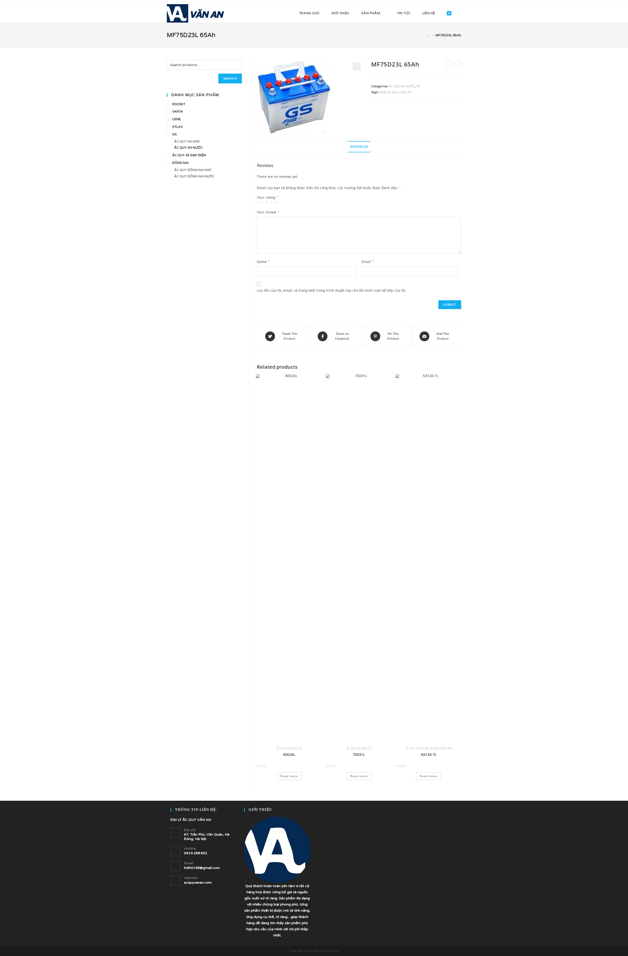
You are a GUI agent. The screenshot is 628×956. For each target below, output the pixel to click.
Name (263, 261)
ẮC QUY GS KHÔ (287, 748)
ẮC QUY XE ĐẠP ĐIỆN (189, 155)
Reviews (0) (359, 146)
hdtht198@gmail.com (202, 868)
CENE (176, 119)
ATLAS (177, 127)
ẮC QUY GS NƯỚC (402, 86)
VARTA (177, 112)
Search (230, 78)
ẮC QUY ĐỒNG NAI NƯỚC (422, 748)
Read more (289, 776)
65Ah (383, 92)
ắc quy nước (397, 92)
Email (368, 261)
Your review (268, 212)
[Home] (424, 35)
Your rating (267, 197)
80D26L (289, 754)
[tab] (359, 146)
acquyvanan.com (198, 882)
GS (418, 86)
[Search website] (460, 13)
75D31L (359, 754)
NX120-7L (429, 754)
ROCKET (178, 104)
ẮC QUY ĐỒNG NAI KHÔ (192, 170)
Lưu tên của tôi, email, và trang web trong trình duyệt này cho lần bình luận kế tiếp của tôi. (331, 290)
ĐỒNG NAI (445, 748)
